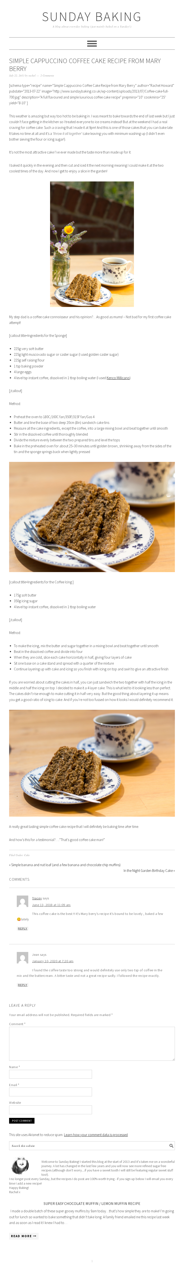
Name (14, 1067)
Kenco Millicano (118, 378)
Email (14, 1085)
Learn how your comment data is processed (96, 1134)
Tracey (37, 898)
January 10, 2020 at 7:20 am (53, 961)
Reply (22, 928)
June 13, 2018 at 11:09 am (51, 905)
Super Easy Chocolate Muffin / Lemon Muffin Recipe (92, 1203)
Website (15, 1102)
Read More (22, 1236)
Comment (17, 1024)
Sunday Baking (92, 16)
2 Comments (47, 75)
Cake (27, 855)
